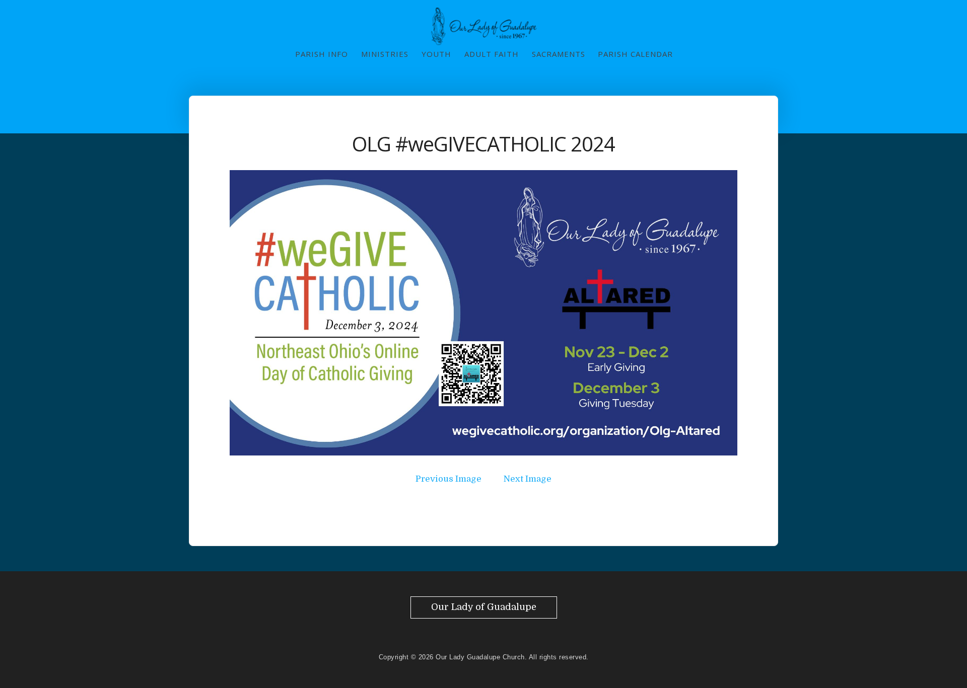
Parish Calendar (635, 54)
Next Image (527, 479)
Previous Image (448, 479)
